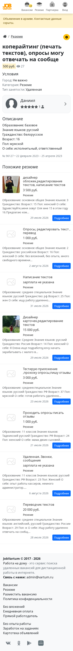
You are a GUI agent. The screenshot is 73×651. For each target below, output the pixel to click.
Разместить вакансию (20, 594)
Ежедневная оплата (18, 611)
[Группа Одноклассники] (19, 643)
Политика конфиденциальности (27, 599)
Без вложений (14, 606)
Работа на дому (15, 563)
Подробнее (61, 218)
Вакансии (10, 585)
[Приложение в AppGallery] (41, 643)
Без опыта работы (17, 624)
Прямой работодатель (20, 616)
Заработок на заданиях (21, 628)
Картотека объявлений (21, 633)
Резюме (9, 589)
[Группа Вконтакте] (8, 643)
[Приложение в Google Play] (29, 643)
